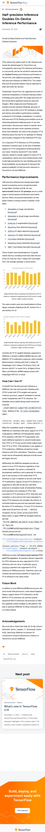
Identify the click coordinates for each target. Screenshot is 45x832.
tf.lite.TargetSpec (29, 411)
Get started (22, 810)
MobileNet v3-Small (15, 216)
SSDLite (11, 231)
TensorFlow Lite (9, 659)
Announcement (13, 654)
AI (4, 654)
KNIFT (10, 247)
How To (25, 654)
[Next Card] (22, 704)
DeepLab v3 (12, 223)
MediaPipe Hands (15, 243)
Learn (33, 654)
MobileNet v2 (13, 209)
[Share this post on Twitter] (40, 29)
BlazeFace (12, 227)
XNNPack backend (23, 78)
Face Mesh (12, 239)
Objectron (12, 235)
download (12, 212)
